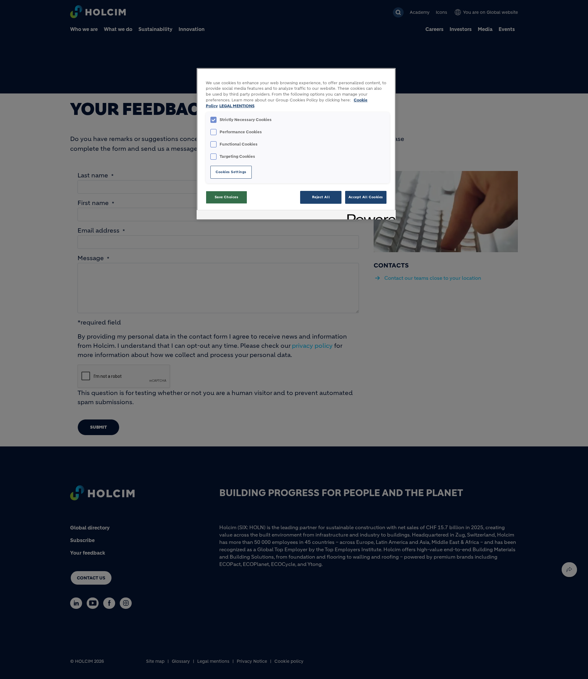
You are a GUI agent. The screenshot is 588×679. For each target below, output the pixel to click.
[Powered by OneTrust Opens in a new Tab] (369, 215)
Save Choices (227, 197)
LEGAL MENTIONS (236, 106)
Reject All (321, 197)
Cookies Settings (231, 172)
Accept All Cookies (366, 197)
